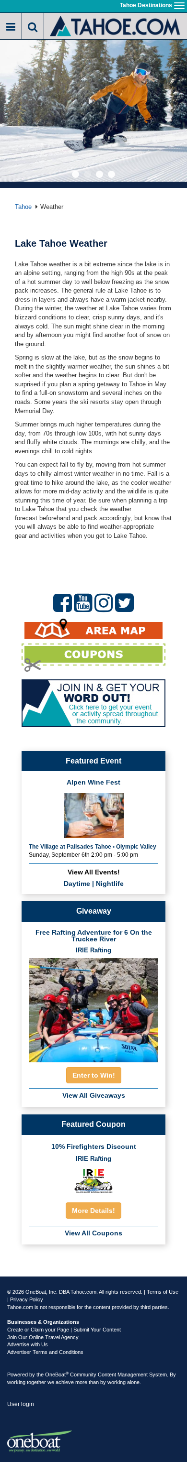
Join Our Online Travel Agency (43, 1337)
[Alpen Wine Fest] (94, 814)
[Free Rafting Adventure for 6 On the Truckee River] (93, 1007)
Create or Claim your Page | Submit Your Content (64, 1329)
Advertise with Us (27, 1344)
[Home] (115, 25)
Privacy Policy (26, 1299)
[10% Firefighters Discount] (93, 1180)
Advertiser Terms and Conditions (45, 1352)
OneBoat (57, 1374)
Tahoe (23, 206)
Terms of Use (162, 1292)
